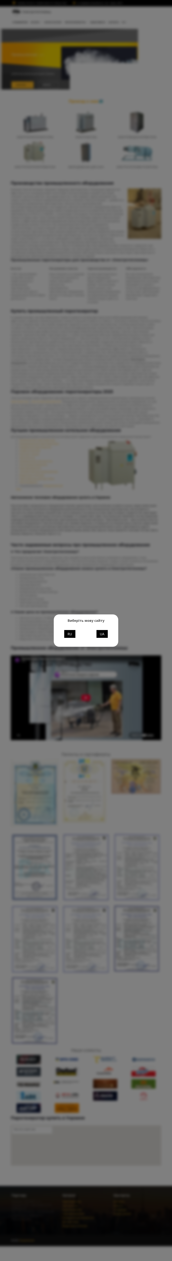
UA (102, 634)
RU (70, 634)
